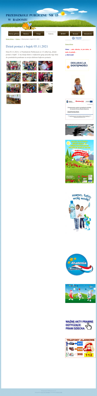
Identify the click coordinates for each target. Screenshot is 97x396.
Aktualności (88, 34)
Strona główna (14, 34)
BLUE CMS (59, 392)
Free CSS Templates (45, 392)
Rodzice (26, 34)
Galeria (50, 34)
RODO (63, 34)
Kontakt (75, 34)
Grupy (38, 34)
